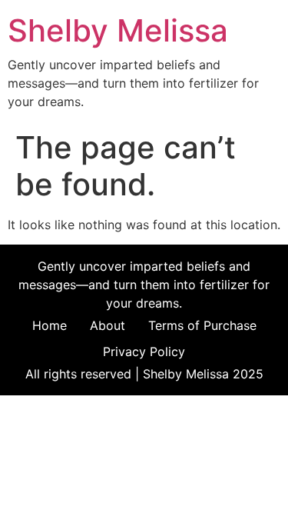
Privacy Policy (144, 351)
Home (49, 325)
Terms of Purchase (202, 325)
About (107, 325)
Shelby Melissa (118, 30)
